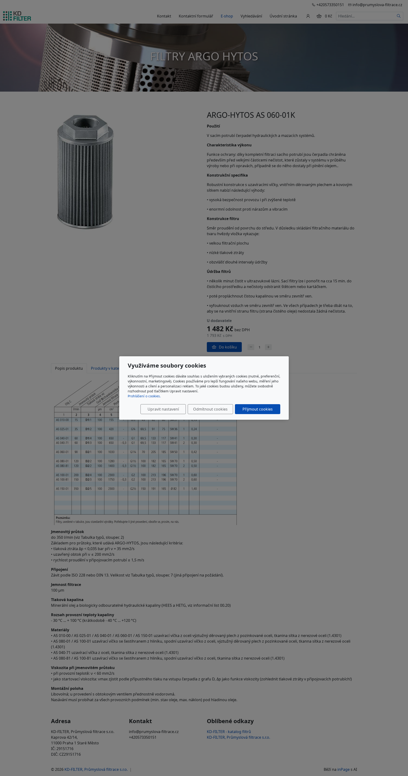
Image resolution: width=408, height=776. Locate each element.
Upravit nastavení (163, 409)
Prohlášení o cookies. (144, 396)
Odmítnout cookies (210, 409)
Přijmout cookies (257, 409)
